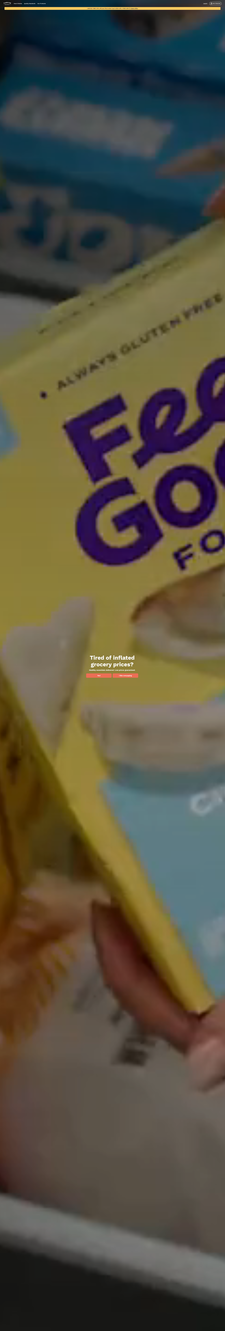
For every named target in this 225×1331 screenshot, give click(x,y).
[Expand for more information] (129, 8)
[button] (112, 8)
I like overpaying (125, 675)
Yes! (98, 675)
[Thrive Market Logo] (7, 3)
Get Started (216, 3)
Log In (205, 3)
